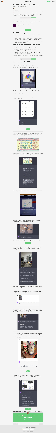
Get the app (32, 429)
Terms (29, 427)
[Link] (12, 33)
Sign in (53, 1)
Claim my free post (28, 417)
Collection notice (33, 427)
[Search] (44, 1)
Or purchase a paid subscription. (28, 419)
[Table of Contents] (0, 216)
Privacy (27, 427)
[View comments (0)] (17, 11)
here (30, 88)
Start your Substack (26, 429)
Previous (16, 423)
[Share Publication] (46, 1)
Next (40, 423)
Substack (24, 431)
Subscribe (49, 1)
